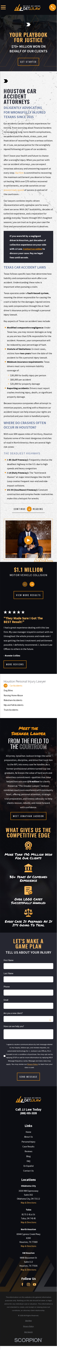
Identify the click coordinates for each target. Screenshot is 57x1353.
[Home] (27, 7)
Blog (28, 1156)
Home (28, 1132)
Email (6, 999)
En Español (28, 1166)
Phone (7, 986)
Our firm (19, 172)
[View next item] (32, 584)
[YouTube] (34, 1284)
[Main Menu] (3, 7)
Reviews (28, 1151)
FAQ (28, 1161)
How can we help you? (14, 1026)
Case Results (28, 1146)
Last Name (8, 973)
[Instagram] (28, 1284)
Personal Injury (28, 1141)
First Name (9, 960)
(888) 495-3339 (28, 1113)
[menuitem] (28, 685)
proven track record (14, 189)
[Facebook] (22, 1284)
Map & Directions (28, 1202)
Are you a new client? (13, 1013)
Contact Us (28, 1170)
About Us (28, 1136)
